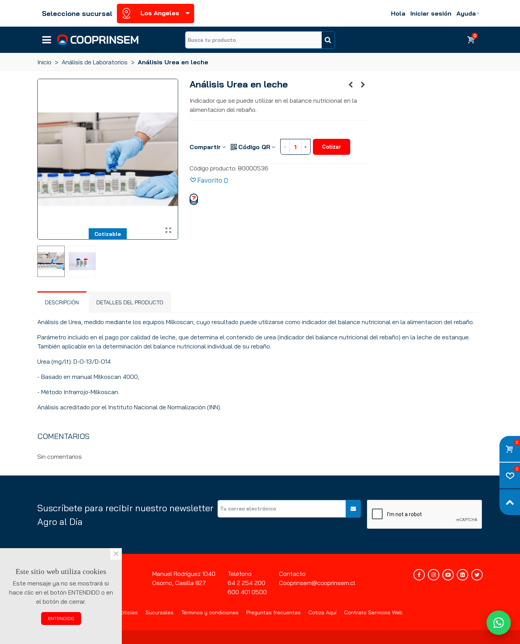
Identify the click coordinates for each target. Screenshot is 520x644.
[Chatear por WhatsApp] (499, 623)
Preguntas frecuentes (273, 612)
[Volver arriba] (509, 502)
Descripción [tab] (62, 302)
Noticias (128, 612)
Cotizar (331, 147)
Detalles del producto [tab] (129, 302)
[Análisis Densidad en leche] (362, 84)
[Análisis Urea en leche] (168, 230)
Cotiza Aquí (322, 612)
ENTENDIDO (61, 618)
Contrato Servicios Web (373, 612)
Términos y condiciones (210, 612)
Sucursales (159, 612)
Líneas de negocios (46, 37)
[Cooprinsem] (98, 39)
